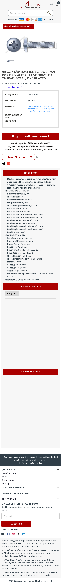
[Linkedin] (23, 534)
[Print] (3, 163)
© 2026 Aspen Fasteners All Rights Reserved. (30, 581)
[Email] (8, 163)
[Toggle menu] (4, 5)
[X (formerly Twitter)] (18, 534)
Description (30, 173)
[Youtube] (3, 534)
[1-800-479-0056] (52, 5)
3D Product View (30, 371)
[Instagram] (13, 534)
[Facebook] (8, 534)
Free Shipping (13, 87)
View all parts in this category (18, 26)
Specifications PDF (30, 286)
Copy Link (12, 293)
